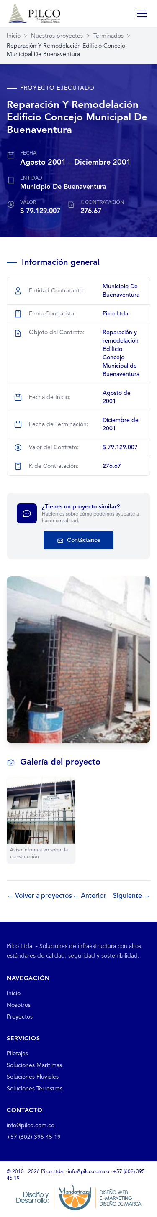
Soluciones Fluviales (33, 1077)
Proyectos (20, 1017)
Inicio (14, 36)
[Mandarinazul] (79, 1197)
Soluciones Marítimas (34, 1065)
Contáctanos (82, 540)
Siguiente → (131, 896)
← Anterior (89, 896)
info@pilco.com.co (30, 1125)
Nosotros (19, 1005)
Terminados (108, 36)
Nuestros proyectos (57, 36)
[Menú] (142, 13)
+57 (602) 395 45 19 (34, 1137)
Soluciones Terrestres (34, 1089)
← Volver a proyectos (39, 896)
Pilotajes (17, 1054)
